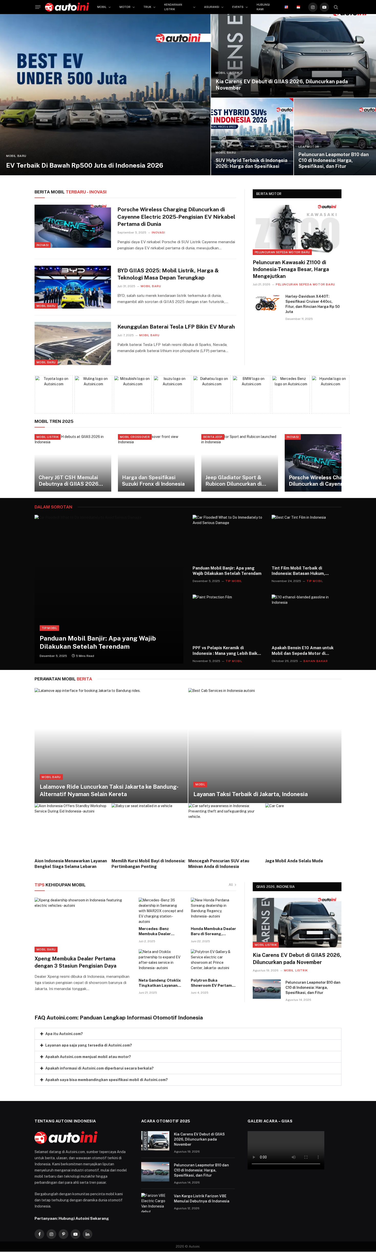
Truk (147, 6)
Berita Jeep (212, 436)
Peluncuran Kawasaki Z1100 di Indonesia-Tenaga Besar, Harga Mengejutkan (291, 269)
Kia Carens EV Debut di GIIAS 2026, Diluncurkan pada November (282, 84)
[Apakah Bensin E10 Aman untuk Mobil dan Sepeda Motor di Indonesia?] (306, 618)
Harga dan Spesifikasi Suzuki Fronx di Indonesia (153, 480)
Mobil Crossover (135, 436)
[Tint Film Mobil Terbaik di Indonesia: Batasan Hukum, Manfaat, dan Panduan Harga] (306, 538)
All (231, 885)
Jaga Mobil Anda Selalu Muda (294, 860)
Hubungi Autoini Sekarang (84, 1218)
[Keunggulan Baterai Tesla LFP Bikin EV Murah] (73, 343)
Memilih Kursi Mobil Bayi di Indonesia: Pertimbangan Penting (148, 863)
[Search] (336, 7)
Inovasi (43, 245)
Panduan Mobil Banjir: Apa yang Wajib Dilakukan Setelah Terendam (98, 642)
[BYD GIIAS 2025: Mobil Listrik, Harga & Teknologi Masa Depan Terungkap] (73, 287)
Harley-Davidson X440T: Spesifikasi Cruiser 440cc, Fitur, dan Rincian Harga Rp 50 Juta (312, 304)
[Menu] (38, 7)
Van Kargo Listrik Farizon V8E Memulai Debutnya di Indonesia (201, 1198)
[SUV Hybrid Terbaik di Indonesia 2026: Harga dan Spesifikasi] (252, 136)
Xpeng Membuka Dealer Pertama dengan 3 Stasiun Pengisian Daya (75, 962)
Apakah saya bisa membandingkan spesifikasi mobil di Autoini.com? (106, 1080)
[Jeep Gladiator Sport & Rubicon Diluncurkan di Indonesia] (239, 463)
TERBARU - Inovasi (71, 191)
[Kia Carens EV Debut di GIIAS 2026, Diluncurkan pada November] (293, 56)
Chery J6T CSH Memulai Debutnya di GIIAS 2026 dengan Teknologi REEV (68, 481)
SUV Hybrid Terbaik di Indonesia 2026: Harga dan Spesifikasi (251, 163)
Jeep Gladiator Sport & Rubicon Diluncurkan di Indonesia (233, 481)
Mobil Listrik (228, 73)
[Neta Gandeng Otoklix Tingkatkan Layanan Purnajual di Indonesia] (161, 962)
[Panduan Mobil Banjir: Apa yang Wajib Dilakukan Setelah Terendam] (109, 589)
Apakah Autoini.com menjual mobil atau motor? (88, 1057)
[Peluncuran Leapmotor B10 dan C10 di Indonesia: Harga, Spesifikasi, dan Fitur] (335, 136)
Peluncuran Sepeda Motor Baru (282, 252)
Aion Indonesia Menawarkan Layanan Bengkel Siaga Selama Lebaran (71, 863)
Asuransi (211, 6)
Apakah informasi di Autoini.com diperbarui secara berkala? (99, 1068)
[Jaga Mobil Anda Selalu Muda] (303, 828)
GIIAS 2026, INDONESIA (275, 887)
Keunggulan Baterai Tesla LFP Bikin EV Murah (176, 326)
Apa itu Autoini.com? (64, 1034)
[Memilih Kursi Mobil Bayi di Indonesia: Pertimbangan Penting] (150, 828)
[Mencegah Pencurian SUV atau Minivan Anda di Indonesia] (226, 828)
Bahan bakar (315, 661)
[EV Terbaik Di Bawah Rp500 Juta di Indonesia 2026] (105, 94)
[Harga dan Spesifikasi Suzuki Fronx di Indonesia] (156, 463)
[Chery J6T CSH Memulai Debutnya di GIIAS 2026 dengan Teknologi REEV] (73, 463)
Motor (124, 6)
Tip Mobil (49, 628)
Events (238, 6)
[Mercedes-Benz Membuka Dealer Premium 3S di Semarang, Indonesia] (161, 910)
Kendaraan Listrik (173, 7)
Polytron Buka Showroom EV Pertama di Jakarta (212, 983)
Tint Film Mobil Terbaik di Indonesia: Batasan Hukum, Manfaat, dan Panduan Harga (300, 571)
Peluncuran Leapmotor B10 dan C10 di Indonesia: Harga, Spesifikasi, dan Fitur (333, 160)
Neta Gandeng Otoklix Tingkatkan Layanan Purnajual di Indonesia (160, 983)
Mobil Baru (16, 156)
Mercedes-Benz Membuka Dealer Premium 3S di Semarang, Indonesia (159, 931)
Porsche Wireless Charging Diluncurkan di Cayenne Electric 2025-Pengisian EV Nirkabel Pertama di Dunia (176, 216)
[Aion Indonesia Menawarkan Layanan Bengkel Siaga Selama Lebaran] (73, 828)
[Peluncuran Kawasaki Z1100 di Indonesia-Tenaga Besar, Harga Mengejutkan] (297, 230)
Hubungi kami (263, 7)
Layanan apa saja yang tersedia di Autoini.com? (88, 1045)
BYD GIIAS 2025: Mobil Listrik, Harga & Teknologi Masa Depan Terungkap (168, 274)
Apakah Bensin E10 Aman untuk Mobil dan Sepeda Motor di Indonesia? (303, 650)
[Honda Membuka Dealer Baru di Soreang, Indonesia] (213, 910)
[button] (188, 1033)
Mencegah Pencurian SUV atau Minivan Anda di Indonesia (218, 863)
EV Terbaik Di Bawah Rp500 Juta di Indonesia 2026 (84, 165)
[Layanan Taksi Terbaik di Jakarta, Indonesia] (264, 745)
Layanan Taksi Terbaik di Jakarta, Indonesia (250, 794)
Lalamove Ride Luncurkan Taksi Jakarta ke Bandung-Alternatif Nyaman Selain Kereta (109, 790)
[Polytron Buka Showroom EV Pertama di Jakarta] (213, 962)
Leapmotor (308, 146)
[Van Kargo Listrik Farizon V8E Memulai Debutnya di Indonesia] (155, 1202)
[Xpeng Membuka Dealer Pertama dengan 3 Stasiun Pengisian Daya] (83, 925)
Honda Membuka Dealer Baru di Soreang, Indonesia (213, 931)
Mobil (101, 6)
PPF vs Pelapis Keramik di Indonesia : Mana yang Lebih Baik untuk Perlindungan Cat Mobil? (225, 650)
